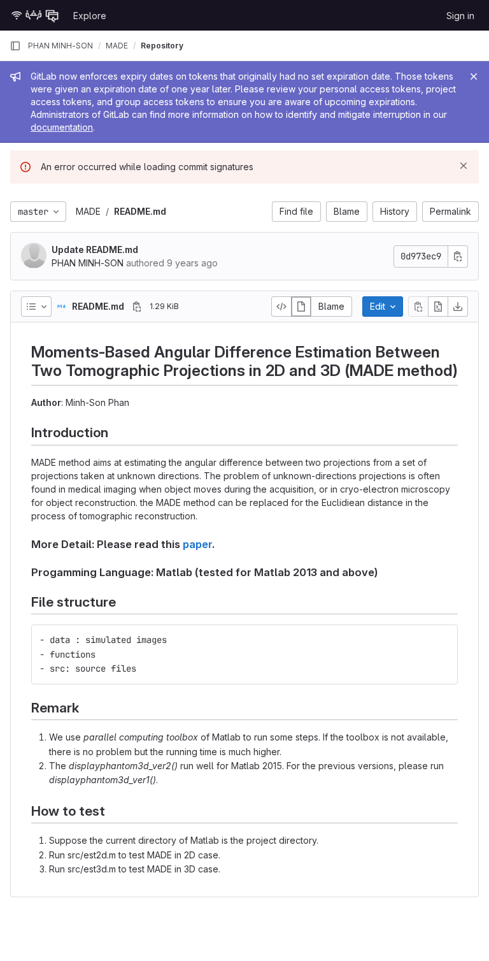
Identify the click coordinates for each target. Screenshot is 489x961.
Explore (89, 15)
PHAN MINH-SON (60, 45)
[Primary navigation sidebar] (15, 46)
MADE (88, 211)
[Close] (473, 76)
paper (197, 544)
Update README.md (95, 249)
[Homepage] (35, 15)
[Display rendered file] (301, 306)
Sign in (460, 15)
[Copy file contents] (418, 306)
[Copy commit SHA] (458, 256)
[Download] (458, 306)
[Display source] (281, 306)
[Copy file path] (137, 306)
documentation (62, 127)
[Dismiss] (463, 165)
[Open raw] (438, 306)
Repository (162, 45)
